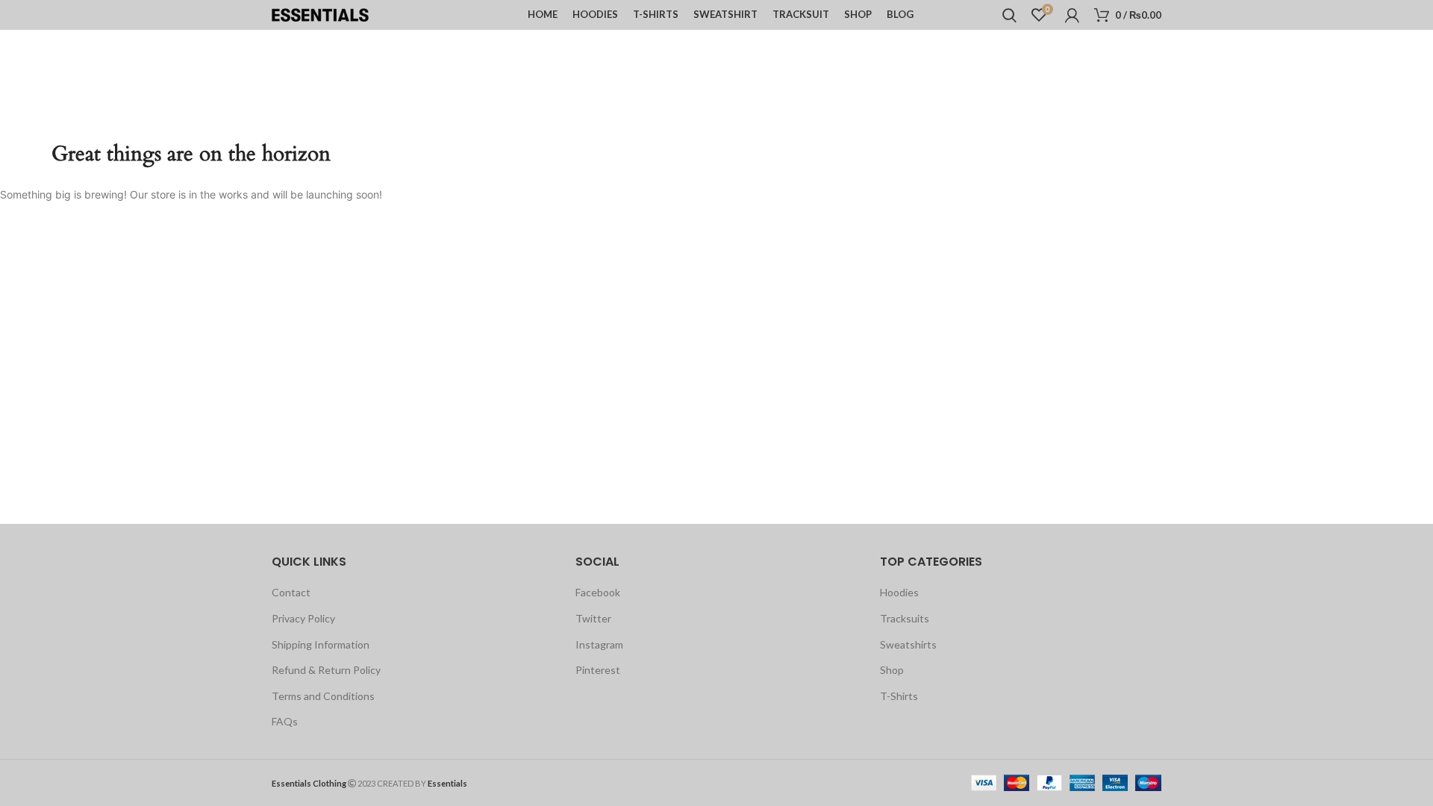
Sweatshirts (908, 644)
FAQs (285, 721)
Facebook (597, 592)
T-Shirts (899, 696)
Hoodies (899, 592)
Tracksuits (904, 618)
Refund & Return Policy (326, 669)
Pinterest (597, 669)
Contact (291, 592)
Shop (892, 669)
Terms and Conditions (323, 696)
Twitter (593, 618)
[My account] (1072, 15)
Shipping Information (320, 644)
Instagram (599, 644)
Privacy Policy (303, 618)
